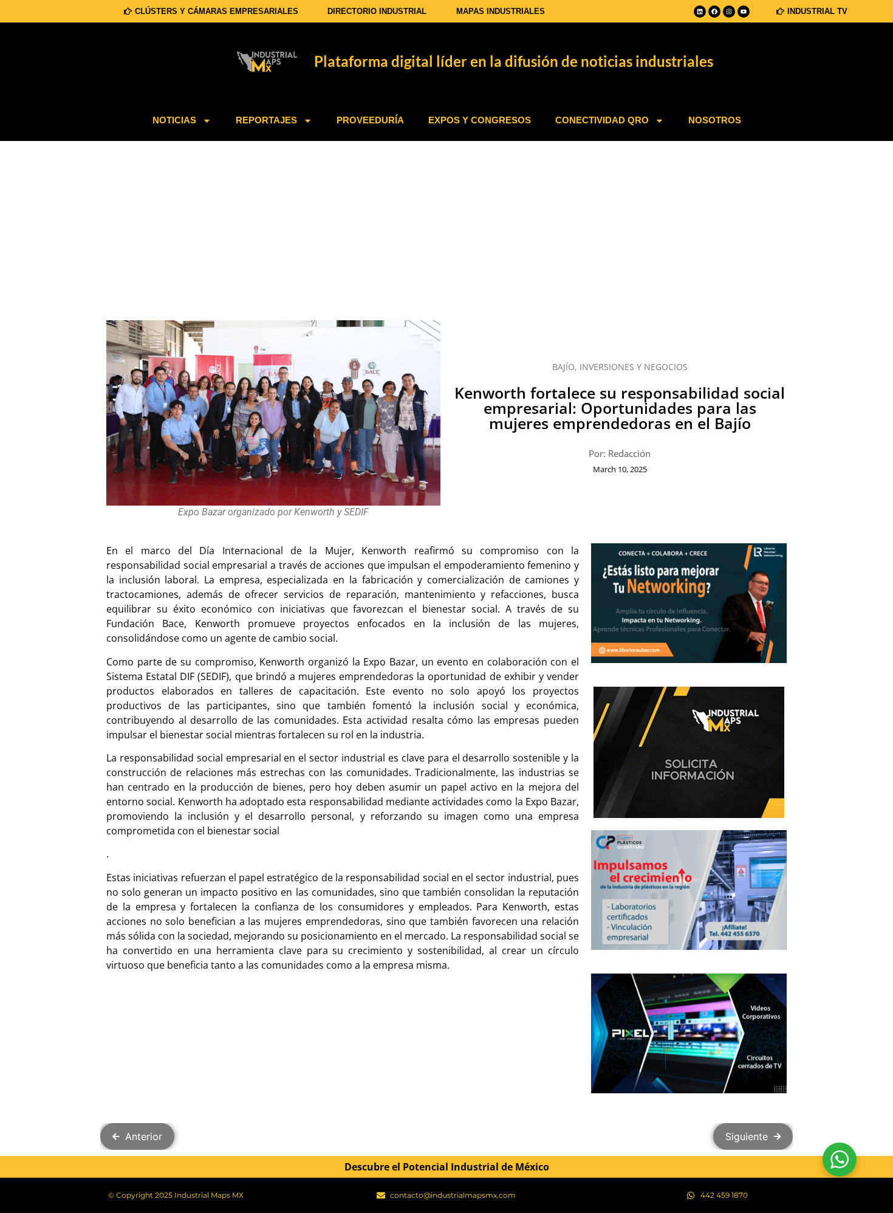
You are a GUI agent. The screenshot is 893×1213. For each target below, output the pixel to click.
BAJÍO (563, 367)
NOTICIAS (174, 120)
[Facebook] (714, 11)
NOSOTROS (714, 120)
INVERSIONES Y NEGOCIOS (634, 367)
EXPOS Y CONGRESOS (479, 120)
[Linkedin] (700, 11)
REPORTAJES (266, 120)
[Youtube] (743, 11)
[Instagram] (729, 11)
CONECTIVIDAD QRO (602, 120)
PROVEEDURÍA (370, 120)
